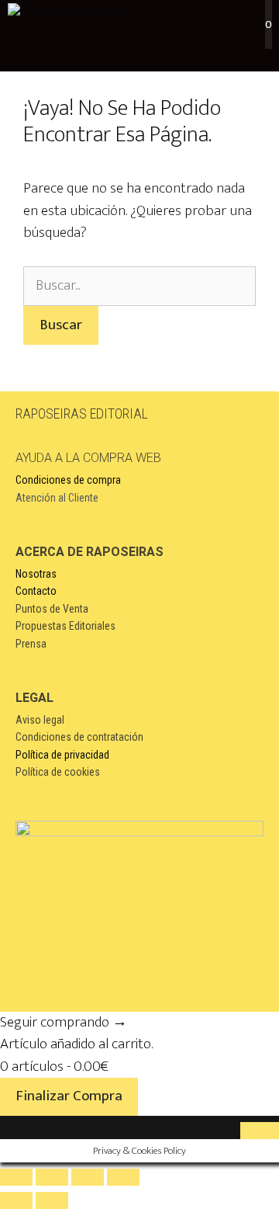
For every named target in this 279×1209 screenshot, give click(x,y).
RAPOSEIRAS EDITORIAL (82, 413)
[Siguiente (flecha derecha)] (52, 1200)
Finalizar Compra (69, 1096)
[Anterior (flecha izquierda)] (16, 1200)
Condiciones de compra (68, 480)
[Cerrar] (259, 1130)
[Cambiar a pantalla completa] (52, 1177)
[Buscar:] (139, 285)
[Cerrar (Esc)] (123, 1177)
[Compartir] (87, 1177)
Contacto (36, 591)
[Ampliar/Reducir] (16, 1177)
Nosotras (36, 574)
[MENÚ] (139, 47)
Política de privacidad (62, 755)
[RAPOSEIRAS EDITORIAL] (70, 12)
